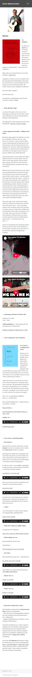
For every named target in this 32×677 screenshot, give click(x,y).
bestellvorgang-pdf (8, 426)
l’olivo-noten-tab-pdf (8, 516)
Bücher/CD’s (12, 75)
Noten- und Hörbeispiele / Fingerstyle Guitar (15, 644)
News (5, 35)
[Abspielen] (4, 422)
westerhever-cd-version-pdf (10, 473)
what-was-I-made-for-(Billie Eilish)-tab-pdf (15, 533)
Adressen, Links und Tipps (18, 123)
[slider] (26, 421)
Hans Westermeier (10, 3)
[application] (16, 422)
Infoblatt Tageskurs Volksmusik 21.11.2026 (15, 330)
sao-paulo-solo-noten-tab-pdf (11, 561)
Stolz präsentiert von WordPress (10, 675)
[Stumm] (23, 422)
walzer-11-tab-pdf (7, 579)
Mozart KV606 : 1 (7, 408)
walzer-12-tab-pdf (7, 592)
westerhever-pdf (7, 488)
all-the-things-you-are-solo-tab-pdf (13, 549)
